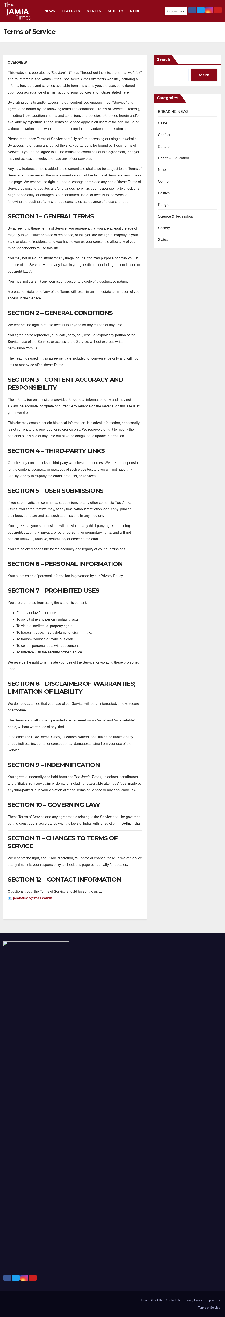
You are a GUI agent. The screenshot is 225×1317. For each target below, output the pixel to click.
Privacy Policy (193, 1300)
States (94, 11)
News (50, 11)
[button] (160, 11)
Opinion (164, 181)
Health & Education (173, 158)
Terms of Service (209, 1307)
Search (163, 59)
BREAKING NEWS (173, 111)
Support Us (213, 1300)
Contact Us (173, 1300)
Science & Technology (176, 216)
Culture (164, 146)
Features (71, 11)
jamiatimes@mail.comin (32, 898)
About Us (156, 1300)
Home (143, 1300)
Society (115, 11)
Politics (164, 193)
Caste (162, 123)
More (135, 11)
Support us (175, 11)
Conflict (164, 135)
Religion (165, 205)
